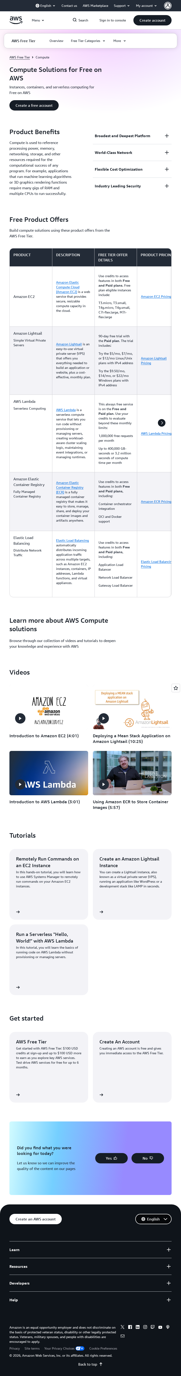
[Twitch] (153, 1327)
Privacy (14, 1348)
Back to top (87, 1364)
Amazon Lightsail (69, 344)
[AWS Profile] (168, 5)
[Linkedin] (138, 1327)
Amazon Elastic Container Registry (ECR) (69, 487)
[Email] (122, 1336)
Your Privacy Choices (59, 1348)
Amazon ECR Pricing (156, 501)
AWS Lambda (66, 410)
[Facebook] (130, 1327)
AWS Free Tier (19, 57)
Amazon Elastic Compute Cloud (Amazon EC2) (67, 287)
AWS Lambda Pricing (156, 433)
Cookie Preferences (103, 1348)
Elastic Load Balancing (72, 540)
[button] (152, 20)
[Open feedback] (176, 688)
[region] (90, 422)
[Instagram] (145, 1327)
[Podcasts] (168, 1327)
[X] (122, 1327)
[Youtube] (160, 1327)
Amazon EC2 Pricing (156, 296)
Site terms (32, 1348)
